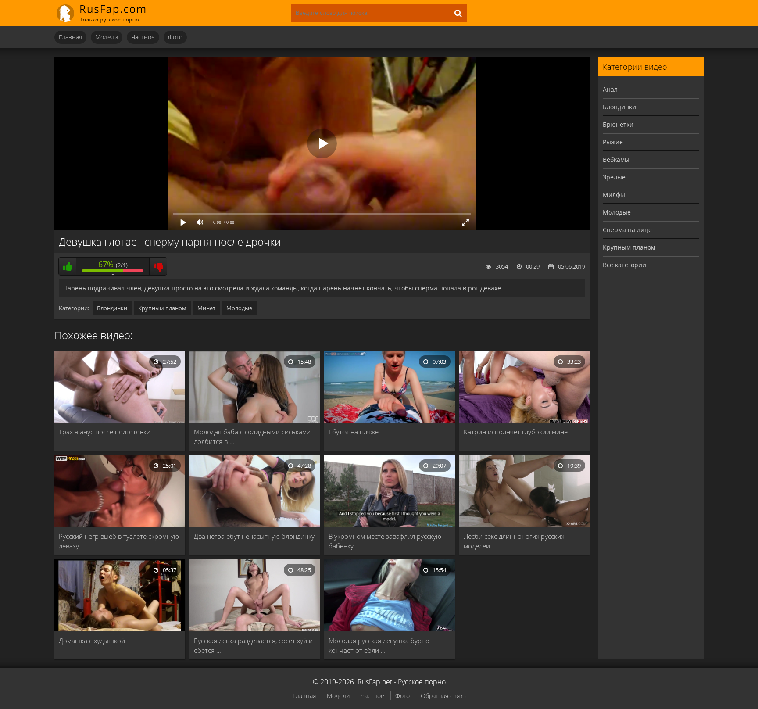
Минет (206, 308)
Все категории (624, 265)
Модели (106, 37)
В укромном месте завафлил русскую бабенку (385, 541)
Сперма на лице (627, 230)
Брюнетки (618, 124)
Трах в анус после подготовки (104, 431)
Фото (175, 37)
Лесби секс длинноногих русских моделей (514, 541)
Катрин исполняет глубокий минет (517, 431)
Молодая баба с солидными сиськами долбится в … (252, 436)
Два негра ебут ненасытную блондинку (254, 536)
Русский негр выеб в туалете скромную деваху (119, 541)
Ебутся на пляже (354, 431)
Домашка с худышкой (92, 640)
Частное (143, 37)
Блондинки (112, 308)
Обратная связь (443, 695)
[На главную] (107, 13)
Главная (70, 37)
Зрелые (614, 177)
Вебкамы (616, 159)
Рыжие (613, 142)
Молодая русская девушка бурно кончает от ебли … (379, 645)
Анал (610, 89)
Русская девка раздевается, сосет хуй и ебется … (253, 645)
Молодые (239, 308)
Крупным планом (162, 308)
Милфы (614, 194)
